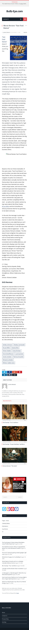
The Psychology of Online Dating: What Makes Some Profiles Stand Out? (13, 543)
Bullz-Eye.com (14, 11)
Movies (25, 32)
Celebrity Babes (6, 523)
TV (2, 531)
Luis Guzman (19, 354)
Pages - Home (5, 520)
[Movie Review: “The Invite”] (14, 456)
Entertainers (5, 526)
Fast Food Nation (4, 39)
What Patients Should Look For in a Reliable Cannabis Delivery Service (12, 562)
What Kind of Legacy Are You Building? (11, 557)
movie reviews (7, 357)
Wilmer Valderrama (8, 363)
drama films (15, 348)
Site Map (4, 622)
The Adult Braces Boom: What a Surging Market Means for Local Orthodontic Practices (15, 3)
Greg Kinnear (17, 351)
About (3, 612)
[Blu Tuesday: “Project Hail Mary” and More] (14, 434)
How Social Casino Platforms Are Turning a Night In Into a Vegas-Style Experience (14, 578)
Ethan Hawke (7, 351)
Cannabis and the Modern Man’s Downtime (12, 568)
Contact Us (4, 615)
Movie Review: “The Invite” (10, 466)
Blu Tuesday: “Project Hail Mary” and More (14, 444)
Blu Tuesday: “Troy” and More (10, 422)
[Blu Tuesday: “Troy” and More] (14, 412)
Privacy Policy (5, 619)
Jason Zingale (6, 32)
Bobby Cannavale (19, 345)
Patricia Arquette (18, 357)
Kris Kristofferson (8, 354)
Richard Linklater (8, 360)
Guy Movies (5, 529)
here (18, 593)
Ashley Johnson (7, 345)
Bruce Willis (5, 206)
